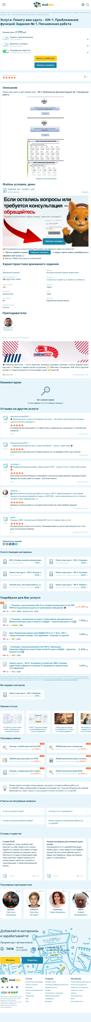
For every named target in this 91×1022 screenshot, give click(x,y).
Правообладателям (52, 996)
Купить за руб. (46, 58)
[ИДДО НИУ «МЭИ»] (4, 611)
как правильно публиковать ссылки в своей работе (61, 680)
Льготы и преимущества (34, 990)
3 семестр (60, 280)
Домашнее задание (11, 273)
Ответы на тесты (77, 990)
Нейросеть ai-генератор (79, 987)
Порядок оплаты (51, 987)
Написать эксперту (39, 252)
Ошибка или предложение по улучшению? (16, 338)
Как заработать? (77, 1001)
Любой (49, 287)
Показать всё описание (46, 179)
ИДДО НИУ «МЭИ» (13, 279)
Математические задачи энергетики (63, 273)
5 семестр (80, 280)
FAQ (27, 998)
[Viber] (10, 544)
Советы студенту (32, 984)
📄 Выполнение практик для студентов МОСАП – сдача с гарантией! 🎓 (41, 446)
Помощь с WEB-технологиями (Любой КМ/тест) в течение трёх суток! (40, 520)
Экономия (29, 987)
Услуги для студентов (78, 984)
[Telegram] (4, 544)
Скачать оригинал (13, 192)
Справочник (30, 996)
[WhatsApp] (7, 544)
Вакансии (48, 1001)
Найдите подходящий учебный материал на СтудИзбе (52, 791)
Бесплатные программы (34, 982)
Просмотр (85, 192)
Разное (28, 993)
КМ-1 (4, 287)
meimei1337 (9, 375)
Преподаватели (76, 996)
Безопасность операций (54, 993)
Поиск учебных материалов (81, 982)
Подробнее (32, 960)
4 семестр (70, 280)
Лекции (73, 993)
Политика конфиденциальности (56, 984)
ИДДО (49, 294)
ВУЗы (73, 998)
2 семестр (51, 280)
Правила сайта (50, 982)
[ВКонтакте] (13, 544)
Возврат (48, 990)
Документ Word (8, 294)
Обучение (10, 960)
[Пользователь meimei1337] (5, 611)
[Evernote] (16, 544)
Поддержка (49, 998)
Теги (27, 1001)
